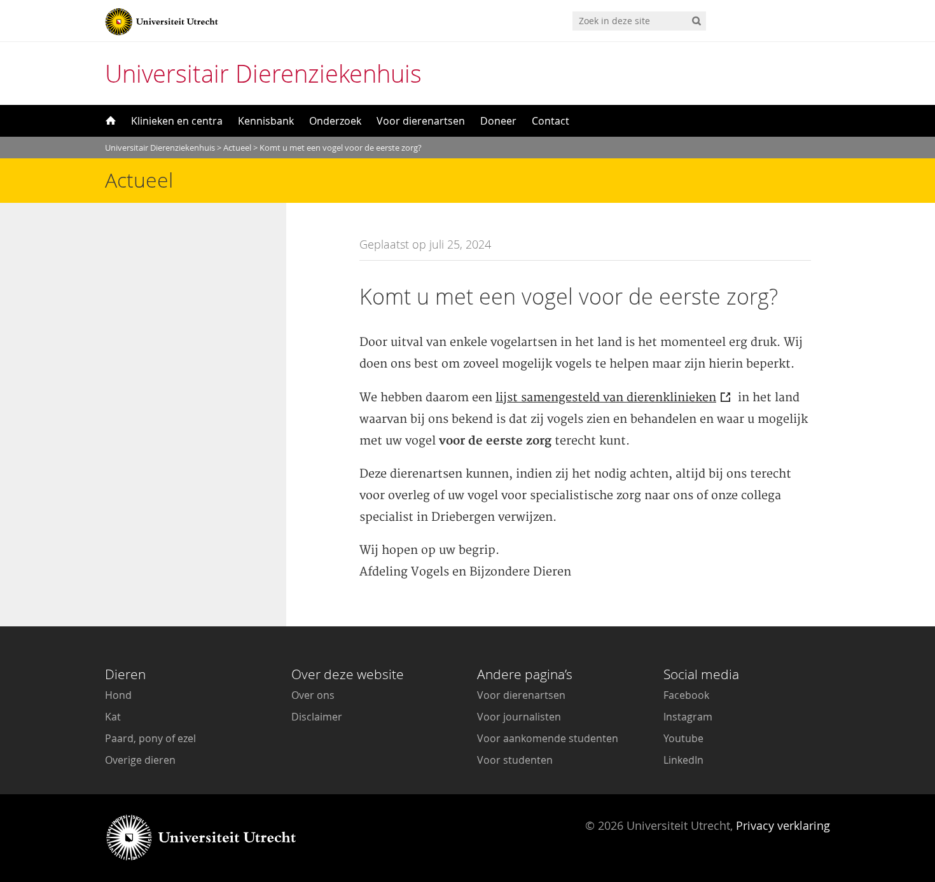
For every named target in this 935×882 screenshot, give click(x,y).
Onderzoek (335, 121)
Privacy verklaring (783, 825)
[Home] (109, 121)
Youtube (683, 738)
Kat (113, 717)
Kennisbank (266, 121)
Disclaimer (316, 717)
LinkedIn (683, 760)
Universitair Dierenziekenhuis (263, 73)
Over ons (313, 695)
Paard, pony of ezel (150, 738)
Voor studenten (515, 760)
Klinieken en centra (177, 121)
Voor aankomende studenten (547, 738)
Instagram (687, 717)
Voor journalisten (519, 717)
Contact (550, 121)
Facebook (686, 695)
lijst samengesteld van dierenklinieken (605, 397)
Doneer (498, 121)
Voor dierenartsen (421, 121)
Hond (118, 695)
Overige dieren (140, 760)
